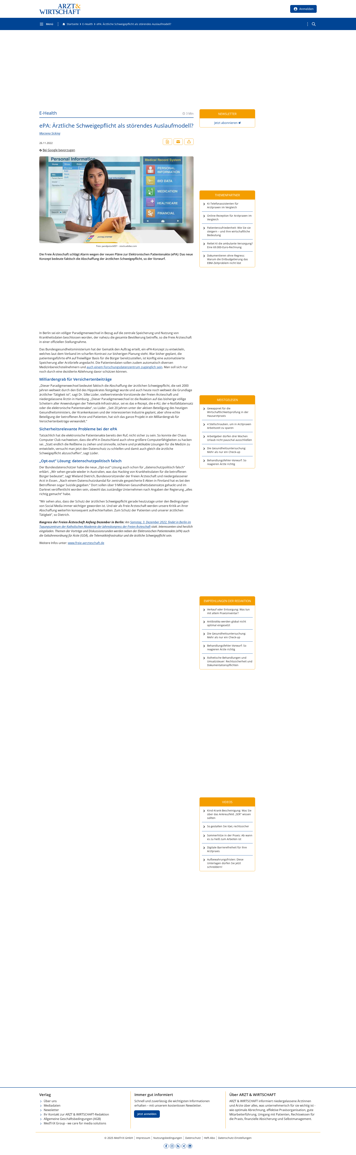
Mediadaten (52, 1105)
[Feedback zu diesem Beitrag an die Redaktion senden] (189, 142)
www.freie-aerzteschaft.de (86, 543)
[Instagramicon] (172, 1146)
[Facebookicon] (166, 1146)
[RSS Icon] (178, 1146)
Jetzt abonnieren (226, 123)
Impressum (143, 1138)
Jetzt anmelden (146, 1114)
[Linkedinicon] (190, 1146)
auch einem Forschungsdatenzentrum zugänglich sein (124, 367)
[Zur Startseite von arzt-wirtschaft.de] (60, 8)
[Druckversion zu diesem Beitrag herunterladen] (167, 142)
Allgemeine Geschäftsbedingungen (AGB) (72, 1119)
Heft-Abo (209, 1138)
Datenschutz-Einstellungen (235, 1138)
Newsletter (51, 1110)
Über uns (50, 1101)
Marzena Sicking (49, 133)
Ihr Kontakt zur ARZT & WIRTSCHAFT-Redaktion (76, 1114)
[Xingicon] (184, 1146)
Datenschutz (193, 1138)
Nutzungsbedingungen (167, 1138)
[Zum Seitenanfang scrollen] (349, 1148)
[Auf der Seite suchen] (314, 24)
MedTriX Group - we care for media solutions (75, 1123)
